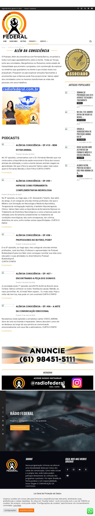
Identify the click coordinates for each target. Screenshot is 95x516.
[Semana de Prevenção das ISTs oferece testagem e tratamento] (70, 94)
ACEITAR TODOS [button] (26, 510)
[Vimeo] (88, 8)
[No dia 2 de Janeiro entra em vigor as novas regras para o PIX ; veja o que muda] (70, 114)
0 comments (7, 172)
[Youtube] (91, 8)
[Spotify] (2, 421)
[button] (90, 41)
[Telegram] (2, 425)
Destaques (81, 120)
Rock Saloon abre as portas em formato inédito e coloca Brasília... (84, 151)
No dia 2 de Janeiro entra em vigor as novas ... (85, 114)
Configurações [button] (10, 510)
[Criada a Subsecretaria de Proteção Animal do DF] (70, 131)
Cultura (80, 158)
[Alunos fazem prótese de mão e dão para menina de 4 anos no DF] (70, 167)
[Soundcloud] (2, 416)
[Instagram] (81, 8)
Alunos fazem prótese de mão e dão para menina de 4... (85, 169)
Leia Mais (17, 505)
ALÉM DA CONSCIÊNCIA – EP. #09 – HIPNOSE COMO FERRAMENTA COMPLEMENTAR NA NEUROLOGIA (34, 186)
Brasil (80, 103)
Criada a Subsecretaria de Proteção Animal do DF (84, 132)
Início (3, 47)
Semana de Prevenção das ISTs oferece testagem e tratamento (85, 96)
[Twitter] (85, 8)
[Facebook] (78, 8)
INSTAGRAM (47, 372)
